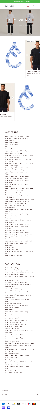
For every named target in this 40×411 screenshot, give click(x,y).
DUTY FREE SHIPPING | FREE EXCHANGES (20, 1)
